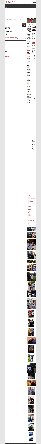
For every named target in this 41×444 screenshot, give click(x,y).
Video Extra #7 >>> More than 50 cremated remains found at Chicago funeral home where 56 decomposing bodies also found (29, 35)
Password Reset (7, 7)
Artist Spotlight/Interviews (21, 4)
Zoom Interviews (29, 225)
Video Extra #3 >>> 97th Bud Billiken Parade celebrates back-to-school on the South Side (29, 54)
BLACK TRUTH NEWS (10, 1)
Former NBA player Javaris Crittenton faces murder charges (19, 38)
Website (6, 54)
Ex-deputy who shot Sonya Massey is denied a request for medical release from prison (29, 60)
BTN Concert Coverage (30, 197)
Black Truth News (11, 19)
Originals (29, 214)
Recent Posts (9, 4)
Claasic (28, 203)
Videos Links (14, 4)
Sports (28, 223)
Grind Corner (29, 206)
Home (6, 4)
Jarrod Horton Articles (30, 209)
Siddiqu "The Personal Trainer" (31, 220)
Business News (29, 200)
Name (6, 51)
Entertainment (29, 205)
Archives (14, 19)
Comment (6, 43)
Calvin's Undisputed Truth (30, 201)
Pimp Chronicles (29, 215)
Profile (28, 217)
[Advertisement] (20, 12)
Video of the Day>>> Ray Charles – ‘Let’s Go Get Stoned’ (11, 37)
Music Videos (29, 211)
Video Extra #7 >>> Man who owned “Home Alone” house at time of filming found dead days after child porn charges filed (29, 99)
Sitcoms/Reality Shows (30, 221)
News (28, 212)
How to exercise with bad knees (34, 98)
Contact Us (32, 4)
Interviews (29, 208)
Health (19, 19)
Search (27, 1)
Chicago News (27, 4)
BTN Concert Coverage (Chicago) (31, 198)
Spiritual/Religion (30, 222)
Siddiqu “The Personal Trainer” (33, 27)
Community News (17, 19)
